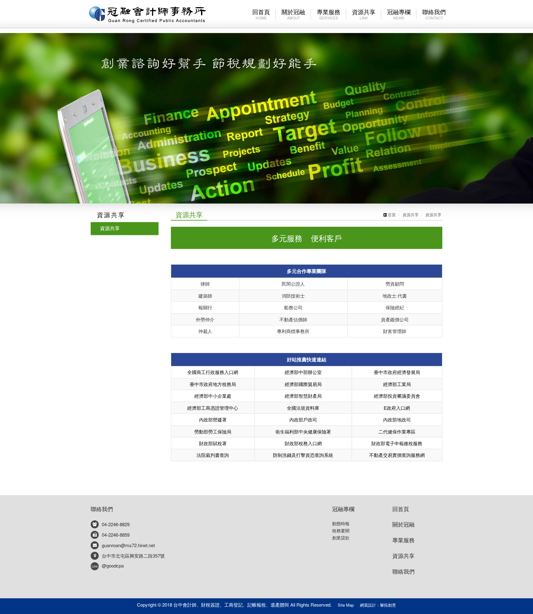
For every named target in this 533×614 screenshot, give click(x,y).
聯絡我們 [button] (434, 13)
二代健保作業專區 (396, 431)
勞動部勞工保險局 (212, 431)
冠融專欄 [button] (399, 13)
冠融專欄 (343, 509)
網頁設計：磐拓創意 (378, 605)
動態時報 (340, 523)
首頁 (392, 215)
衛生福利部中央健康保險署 (303, 431)
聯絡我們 (102, 509)
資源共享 (363, 13)
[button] (26, 102)
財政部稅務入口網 (303, 443)
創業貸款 (340, 538)
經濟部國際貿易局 (303, 384)
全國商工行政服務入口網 (212, 372)
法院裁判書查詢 (212, 455)
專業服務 (328, 13)
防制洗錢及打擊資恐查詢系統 (303, 455)
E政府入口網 (397, 408)
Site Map (346, 605)
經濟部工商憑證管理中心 (212, 408)
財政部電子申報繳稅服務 (396, 443)
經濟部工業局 (397, 384)
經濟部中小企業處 (212, 395)
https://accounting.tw (147, 14)
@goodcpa (108, 565)
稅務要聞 (340, 530)
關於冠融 (293, 13)
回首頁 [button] (261, 13)
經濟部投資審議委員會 (397, 395)
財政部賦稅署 (213, 443)
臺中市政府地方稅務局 (213, 384)
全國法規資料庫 (303, 408)
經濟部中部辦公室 (303, 372)
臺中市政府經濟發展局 (397, 372)
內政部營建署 (213, 419)
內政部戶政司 (303, 419)
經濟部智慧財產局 (303, 395)
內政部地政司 (397, 419)
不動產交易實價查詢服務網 (397, 455)
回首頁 (400, 509)
